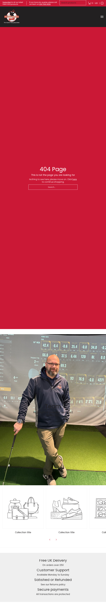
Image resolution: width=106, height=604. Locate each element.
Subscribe (6, 2)
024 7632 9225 (45, 4)
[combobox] (53, 187)
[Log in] (102, 3)
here (74, 179)
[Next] (56, 539)
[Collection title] (23, 508)
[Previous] (50, 539)
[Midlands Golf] (12, 16)
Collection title (23, 532)
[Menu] (101, 16)
